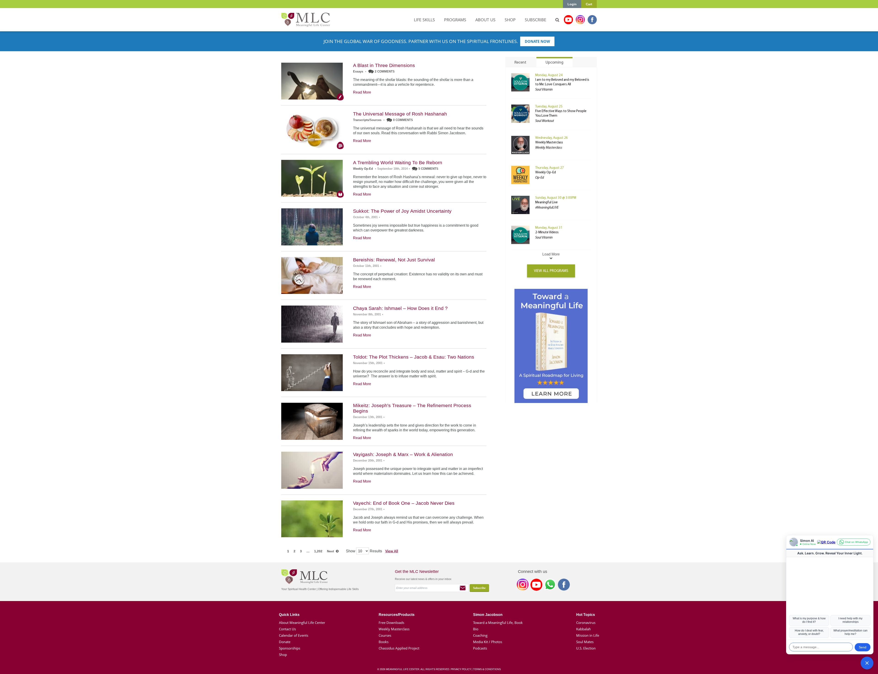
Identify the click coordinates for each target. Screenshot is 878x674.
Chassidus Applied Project (399, 648)
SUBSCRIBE (535, 19)
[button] (867, 663)
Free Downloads (391, 622)
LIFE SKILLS (424, 19)
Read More (362, 92)
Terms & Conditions (487, 669)
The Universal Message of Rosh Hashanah (400, 113)
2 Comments (385, 71)
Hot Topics (585, 615)
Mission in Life (587, 635)
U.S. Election (586, 648)
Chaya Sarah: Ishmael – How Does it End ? (400, 308)
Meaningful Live (546, 202)
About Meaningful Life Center (302, 622)
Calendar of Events (293, 635)
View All (391, 551)
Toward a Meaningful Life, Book (498, 622)
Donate (284, 641)
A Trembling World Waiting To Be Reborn (397, 162)
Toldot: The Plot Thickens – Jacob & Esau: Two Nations (413, 357)
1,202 (318, 551)
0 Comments (403, 120)
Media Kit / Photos (487, 641)
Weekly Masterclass (549, 142)
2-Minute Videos (547, 232)
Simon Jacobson (488, 615)
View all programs (551, 271)
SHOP (510, 19)
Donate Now (537, 41)
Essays (358, 71)
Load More (551, 254)
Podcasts (480, 648)
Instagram (580, 19)
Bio (475, 629)
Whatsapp (550, 585)
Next (331, 551)
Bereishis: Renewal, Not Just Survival (394, 259)
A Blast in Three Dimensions (384, 65)
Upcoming (554, 63)
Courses (385, 635)
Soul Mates (585, 641)
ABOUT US (485, 19)
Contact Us (287, 629)
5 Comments (428, 168)
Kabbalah (583, 629)
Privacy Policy (461, 669)
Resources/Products (397, 615)
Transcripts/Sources (367, 120)
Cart (589, 4)
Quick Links (289, 615)
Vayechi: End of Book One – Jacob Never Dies (404, 503)
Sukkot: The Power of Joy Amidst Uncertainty (402, 211)
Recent (520, 63)
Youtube (568, 19)
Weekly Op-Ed (363, 168)
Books (383, 641)
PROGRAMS (455, 19)
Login (572, 4)
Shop (283, 654)
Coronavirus (585, 622)
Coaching (480, 635)
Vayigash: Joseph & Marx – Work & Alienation (403, 454)
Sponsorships (289, 648)
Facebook (592, 19)
